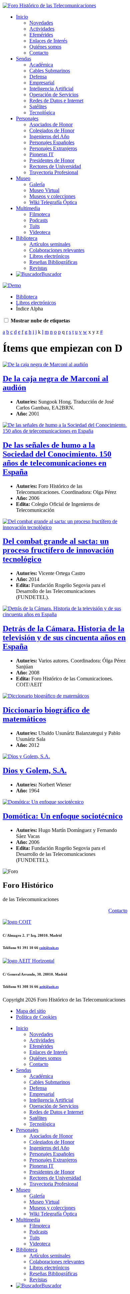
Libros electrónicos (49, 256)
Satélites (38, 106)
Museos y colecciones (52, 196)
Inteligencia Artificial (51, 88)
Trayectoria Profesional (53, 172)
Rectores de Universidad (55, 166)
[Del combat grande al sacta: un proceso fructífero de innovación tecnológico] (65, 527)
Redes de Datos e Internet (56, 100)
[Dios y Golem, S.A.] (26, 756)
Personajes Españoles (51, 142)
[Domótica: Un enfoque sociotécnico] (43, 802)
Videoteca (39, 232)
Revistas (38, 268)
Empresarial (41, 82)
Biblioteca (26, 238)
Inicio (22, 17)
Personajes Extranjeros (53, 148)
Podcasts (38, 220)
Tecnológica (42, 112)
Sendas (23, 58)
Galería (37, 184)
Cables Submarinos (49, 70)
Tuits (34, 226)
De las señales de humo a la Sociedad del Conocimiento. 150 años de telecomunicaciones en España (57, 458)
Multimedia (28, 208)
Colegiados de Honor (51, 130)
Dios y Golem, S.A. (35, 770)
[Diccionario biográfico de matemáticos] (46, 696)
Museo (23, 178)
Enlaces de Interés (48, 41)
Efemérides (41, 35)
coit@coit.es (49, 948)
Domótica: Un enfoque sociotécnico (63, 816)
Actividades (41, 29)
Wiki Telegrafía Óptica (53, 202)
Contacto (38, 53)
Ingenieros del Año (49, 136)
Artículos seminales (49, 244)
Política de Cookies (36, 1017)
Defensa (38, 76)
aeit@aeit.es (49, 987)
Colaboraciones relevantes (56, 250)
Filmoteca (39, 214)
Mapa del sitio (31, 1011)
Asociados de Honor (51, 124)
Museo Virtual (44, 190)
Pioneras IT (41, 154)
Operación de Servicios (53, 94)
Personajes (27, 118)
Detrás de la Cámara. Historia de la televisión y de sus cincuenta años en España (64, 637)
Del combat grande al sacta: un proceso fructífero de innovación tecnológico (58, 550)
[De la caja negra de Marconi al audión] (45, 364)
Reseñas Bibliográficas (53, 262)
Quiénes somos (45, 47)
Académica (41, 64)
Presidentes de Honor (51, 160)
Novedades (41, 23)
